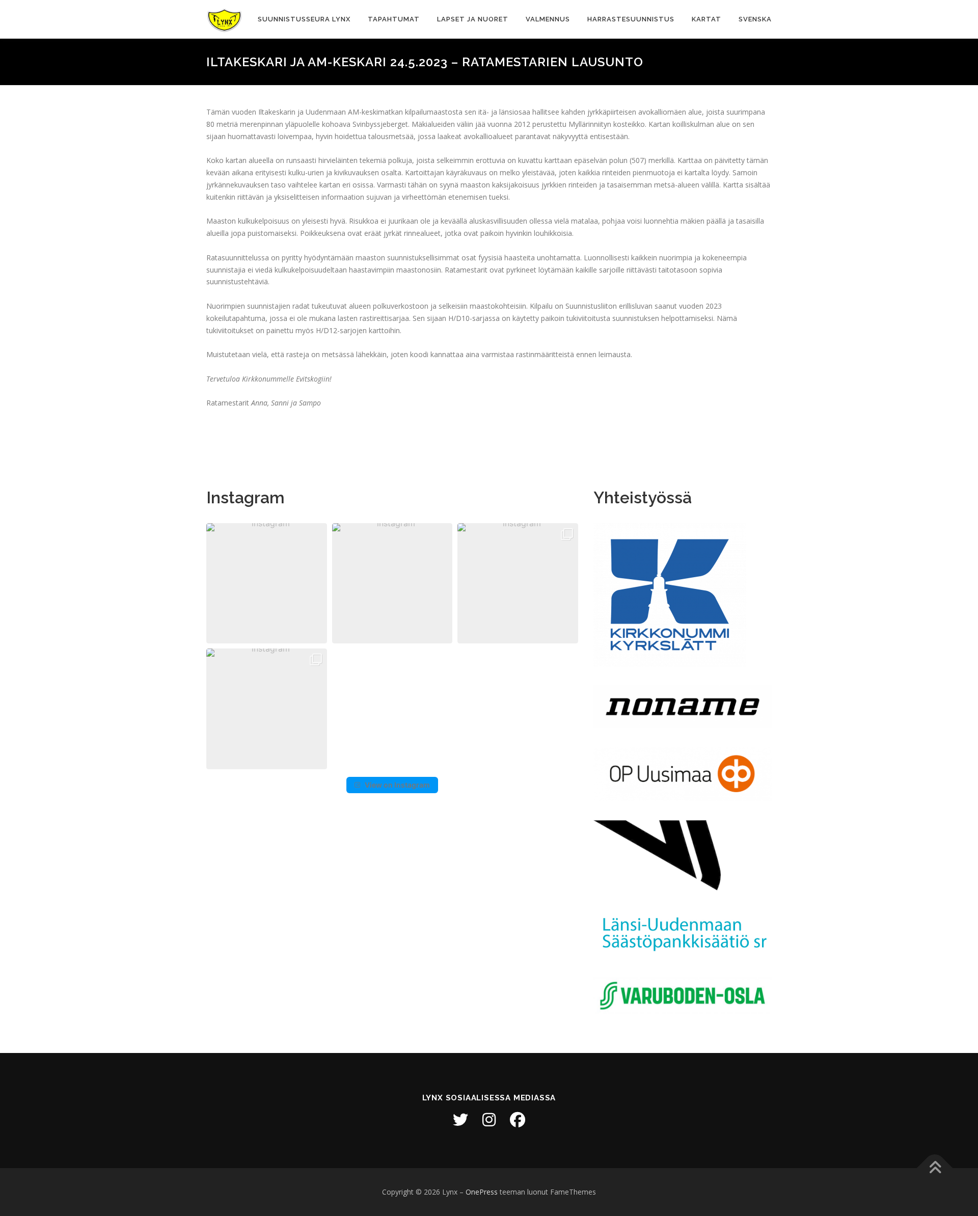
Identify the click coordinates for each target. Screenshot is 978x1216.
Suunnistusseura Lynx (304, 19)
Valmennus (548, 19)
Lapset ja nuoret (472, 19)
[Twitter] (460, 1119)
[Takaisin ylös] (935, 1168)
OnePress (482, 1192)
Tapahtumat (394, 19)
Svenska (755, 19)
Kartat (706, 19)
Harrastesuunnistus (630, 19)
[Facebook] (517, 1119)
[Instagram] (489, 1119)
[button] (266, 583)
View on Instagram (397, 784)
